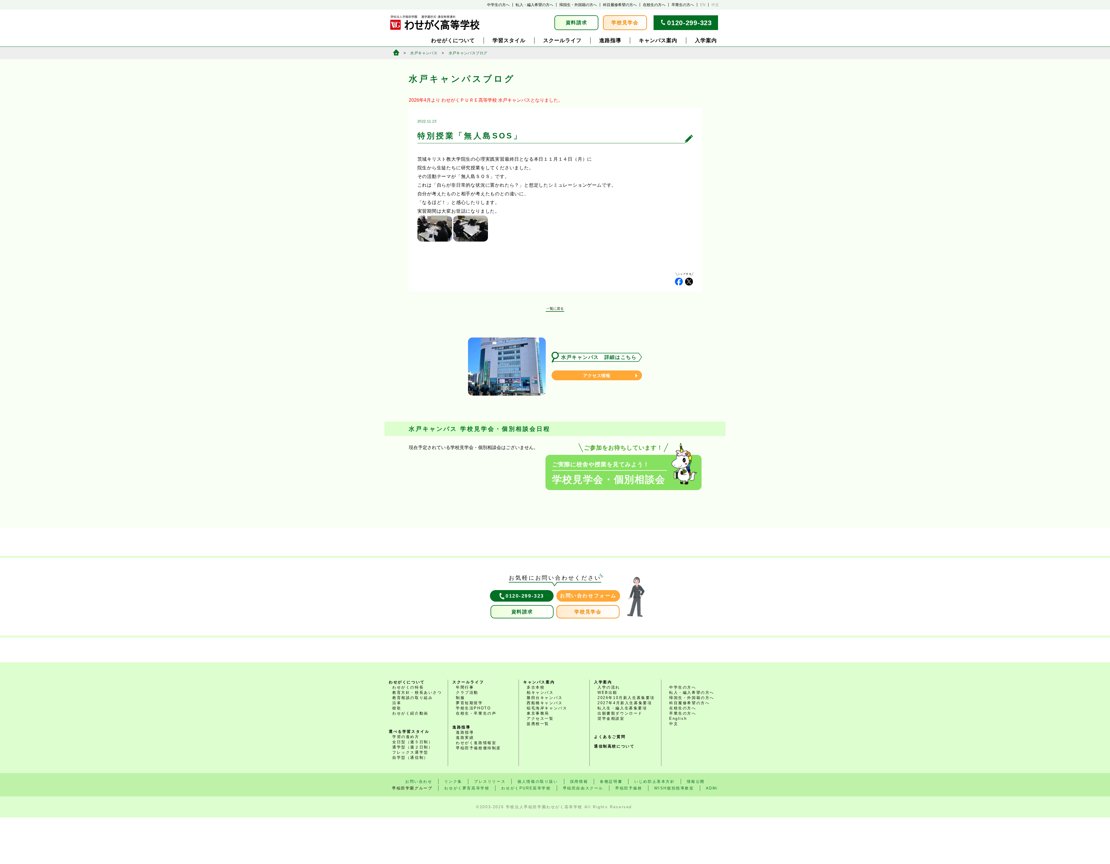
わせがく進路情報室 (476, 743)
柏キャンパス (540, 692)
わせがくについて (453, 40)
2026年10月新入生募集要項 (626, 698)
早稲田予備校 (628, 788)
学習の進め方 (405, 737)
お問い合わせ (418, 781)
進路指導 (610, 40)
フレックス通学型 (410, 752)
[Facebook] (679, 281)
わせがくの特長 (408, 687)
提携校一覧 (538, 724)
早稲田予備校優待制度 (478, 748)
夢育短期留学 (469, 703)
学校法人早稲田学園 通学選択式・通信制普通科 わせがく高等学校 (435, 22)
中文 (715, 5)
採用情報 (579, 781)
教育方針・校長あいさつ (417, 692)
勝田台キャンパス (545, 698)
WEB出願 (607, 692)
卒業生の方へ (682, 5)
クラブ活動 (467, 692)
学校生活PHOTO (473, 708)
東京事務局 (538, 713)
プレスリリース (490, 781)
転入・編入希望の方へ (534, 5)
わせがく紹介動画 (410, 713)
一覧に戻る (555, 309)
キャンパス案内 (658, 40)
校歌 (396, 708)
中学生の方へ (498, 5)
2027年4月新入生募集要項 (624, 703)
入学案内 (706, 40)
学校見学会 (625, 22)
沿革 (396, 703)
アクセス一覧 (540, 718)
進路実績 (465, 737)
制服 (460, 698)
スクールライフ (562, 40)
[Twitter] (689, 281)
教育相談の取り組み (412, 698)
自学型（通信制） (410, 757)
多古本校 (536, 687)
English (678, 718)
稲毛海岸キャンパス (547, 708)
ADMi (712, 788)
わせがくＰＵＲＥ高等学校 (469, 100)
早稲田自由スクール (583, 788)
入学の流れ (608, 687)
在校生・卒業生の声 (476, 713)
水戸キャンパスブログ (468, 53)
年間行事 (465, 687)
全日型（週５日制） (412, 742)
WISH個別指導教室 (674, 788)
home (396, 52)
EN (702, 5)
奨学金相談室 (611, 718)
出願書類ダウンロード (620, 713)
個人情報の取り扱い (537, 781)
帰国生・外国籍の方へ (578, 5)
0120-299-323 (689, 23)
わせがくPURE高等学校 (526, 788)
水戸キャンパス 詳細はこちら (599, 357)
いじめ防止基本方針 (654, 781)
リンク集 (453, 781)
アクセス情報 (596, 375)
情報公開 (696, 781)
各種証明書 (611, 781)
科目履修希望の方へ (620, 5)
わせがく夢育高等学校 (466, 788)
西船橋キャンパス (545, 703)
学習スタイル (509, 40)
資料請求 (576, 22)
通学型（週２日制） (412, 747)
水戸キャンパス (423, 53)
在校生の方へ (654, 5)
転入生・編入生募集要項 (622, 708)
